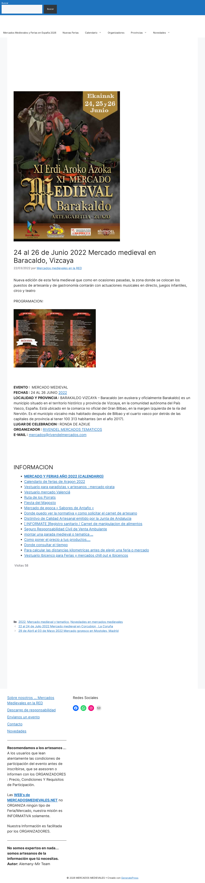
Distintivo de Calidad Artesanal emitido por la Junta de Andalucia (77, 518)
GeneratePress (129, 877)
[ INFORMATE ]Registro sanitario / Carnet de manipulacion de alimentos (83, 524)
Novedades (159, 32)
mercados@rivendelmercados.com (57, 435)
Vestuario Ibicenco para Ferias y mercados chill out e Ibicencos (76, 555)
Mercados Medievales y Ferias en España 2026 (29, 32)
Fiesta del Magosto (40, 503)
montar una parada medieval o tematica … (58, 534)
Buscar (5, 3)
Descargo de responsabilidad (31, 710)
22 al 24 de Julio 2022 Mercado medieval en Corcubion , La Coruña (65, 626)
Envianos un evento (23, 717)
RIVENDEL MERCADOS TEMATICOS (72, 429)
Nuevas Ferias (71, 32)
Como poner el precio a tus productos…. (57, 539)
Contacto (14, 724)
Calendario (91, 32)
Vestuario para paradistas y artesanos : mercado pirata (69, 487)
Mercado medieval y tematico (48, 622)
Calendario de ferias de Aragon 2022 (54, 481)
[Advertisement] (102, 67)
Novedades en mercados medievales (96, 622)
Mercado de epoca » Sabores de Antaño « (59, 508)
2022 (62, 392)
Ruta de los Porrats (40, 497)
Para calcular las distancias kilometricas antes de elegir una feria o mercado (86, 550)
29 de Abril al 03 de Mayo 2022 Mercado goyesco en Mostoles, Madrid (68, 631)
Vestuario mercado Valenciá (47, 492)
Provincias (137, 32)
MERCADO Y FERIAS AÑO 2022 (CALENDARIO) (64, 476)
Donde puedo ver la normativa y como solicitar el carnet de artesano (80, 513)
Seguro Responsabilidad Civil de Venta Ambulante (65, 529)
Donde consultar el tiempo (46, 545)
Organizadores (116, 32)
